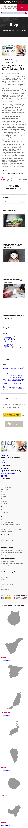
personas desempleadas (15, 387)
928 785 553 (20, 1)
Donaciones (7, 341)
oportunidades (8, 387)
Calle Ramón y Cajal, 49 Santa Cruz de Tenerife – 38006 (13, 471)
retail (23, 388)
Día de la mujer (8, 340)
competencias (22, 368)
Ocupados (8, 632)
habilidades (19, 384)
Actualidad (7, 337)
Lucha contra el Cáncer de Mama (12, 343)
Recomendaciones (9, 345)
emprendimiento (9, 383)
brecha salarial (15, 367)
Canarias (5, 368)
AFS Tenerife (5, 468)
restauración (20, 388)
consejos (9, 370)
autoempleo (11, 367)
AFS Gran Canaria (6, 456)
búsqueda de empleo (22, 367)
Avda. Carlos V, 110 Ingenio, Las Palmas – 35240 (11, 459)
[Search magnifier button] (26, 13)
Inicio (4, 29)
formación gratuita (6, 384)
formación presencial (13, 384)
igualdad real (18, 386)
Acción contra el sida (9, 336)
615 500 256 (4, 464)
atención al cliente (6, 367)
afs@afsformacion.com (8, 460)
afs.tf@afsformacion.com (8, 473)
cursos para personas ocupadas (16, 380)
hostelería (23, 384)
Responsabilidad (8, 346)
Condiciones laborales (9, 338)
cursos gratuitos (17, 376)
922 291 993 (20, 3)
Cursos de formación (9, 62)
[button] (22, 7)
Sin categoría (8, 348)
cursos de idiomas (18, 373)
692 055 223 (4, 477)
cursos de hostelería (9, 374)
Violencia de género (9, 350)
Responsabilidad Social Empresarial (12, 347)
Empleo (5, 383)
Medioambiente (8, 344)
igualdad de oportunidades (9, 386)
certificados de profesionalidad (13, 368)
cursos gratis (7, 376)
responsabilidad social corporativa (12, 388)
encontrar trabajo (15, 383)
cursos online (17, 377)
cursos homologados (8, 377)
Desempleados (3, 632)
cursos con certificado (16, 370)
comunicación (5, 370)
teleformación (5, 389)
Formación (20, 383)
